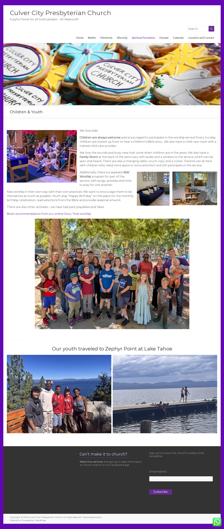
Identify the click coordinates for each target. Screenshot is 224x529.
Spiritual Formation (143, 37)
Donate (164, 37)
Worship (122, 37)
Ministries (106, 37)
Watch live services (91, 461)
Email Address (158, 471)
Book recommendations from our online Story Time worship (49, 213)
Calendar (178, 37)
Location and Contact (201, 37)
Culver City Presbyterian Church (60, 13)
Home (79, 37)
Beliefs (92, 37)
